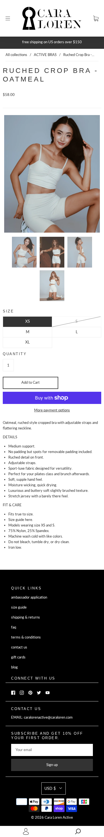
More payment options (52, 410)
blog (14, 667)
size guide (19, 607)
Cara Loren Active (59, 817)
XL (27, 342)
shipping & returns (25, 617)
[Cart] (95, 18)
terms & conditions (26, 637)
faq (13, 627)
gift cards (18, 657)
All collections (16, 55)
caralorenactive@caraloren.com (48, 717)
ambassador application (29, 597)
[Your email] (52, 750)
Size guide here (20, 520)
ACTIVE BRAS (45, 55)
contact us (19, 647)
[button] (53, 788)
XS (27, 321)
